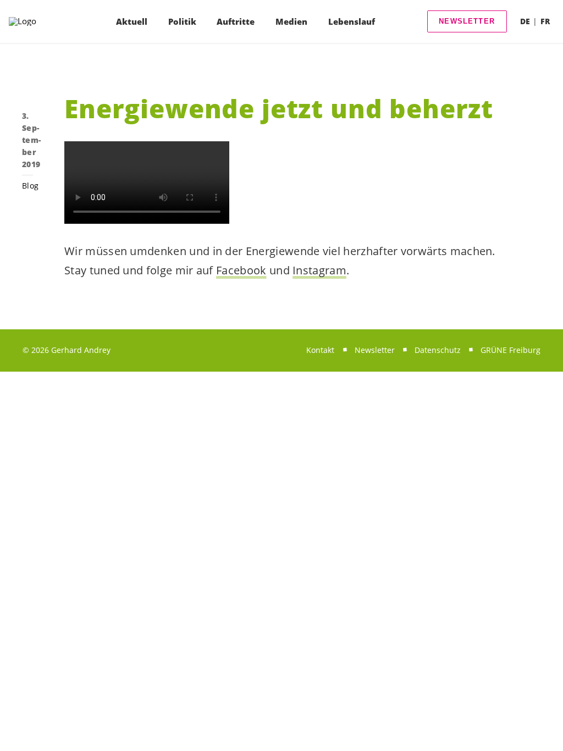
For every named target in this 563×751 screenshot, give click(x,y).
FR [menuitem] (545, 21)
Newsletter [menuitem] (375, 350)
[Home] (36, 21)
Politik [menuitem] (182, 21)
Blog (30, 185)
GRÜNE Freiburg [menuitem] (510, 350)
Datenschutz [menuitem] (438, 350)
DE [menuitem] (525, 21)
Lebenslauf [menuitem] (351, 21)
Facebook (241, 270)
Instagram (319, 270)
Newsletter (467, 21)
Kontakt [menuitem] (320, 350)
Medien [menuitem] (291, 21)
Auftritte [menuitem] (236, 21)
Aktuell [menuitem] (131, 21)
